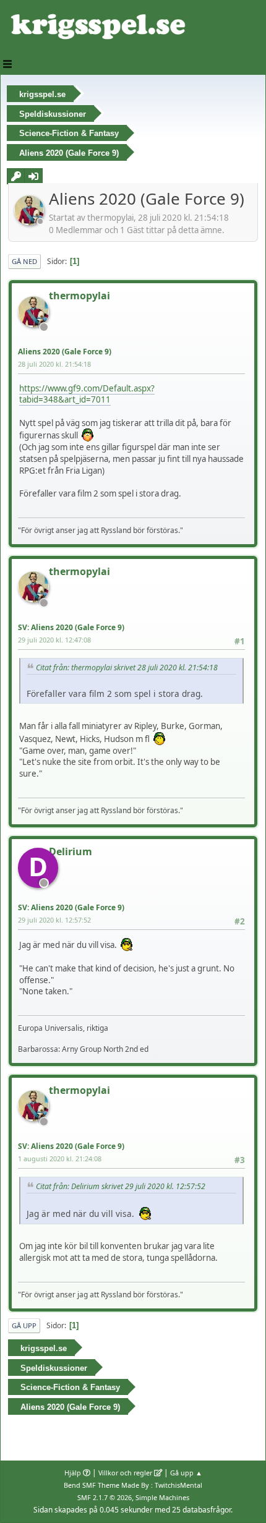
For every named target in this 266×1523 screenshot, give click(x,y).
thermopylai (79, 295)
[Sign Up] (16, 176)
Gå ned (24, 261)
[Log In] (33, 176)
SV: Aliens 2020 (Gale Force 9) (71, 627)
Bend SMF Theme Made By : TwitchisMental (133, 1485)
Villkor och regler (125, 1472)
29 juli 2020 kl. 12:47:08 (54, 639)
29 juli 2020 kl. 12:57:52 (54, 919)
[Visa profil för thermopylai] (30, 221)
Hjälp (72, 1472)
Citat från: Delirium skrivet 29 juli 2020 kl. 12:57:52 (120, 1186)
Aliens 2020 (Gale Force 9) (64, 351)
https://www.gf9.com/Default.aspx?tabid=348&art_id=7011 (87, 394)
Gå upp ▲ (186, 1472)
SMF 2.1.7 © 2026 (104, 1497)
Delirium (70, 851)
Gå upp (24, 1325)
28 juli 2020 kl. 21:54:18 (54, 364)
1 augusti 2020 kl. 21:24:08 (59, 1158)
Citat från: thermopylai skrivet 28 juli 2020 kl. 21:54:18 (127, 667)
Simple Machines (162, 1497)
